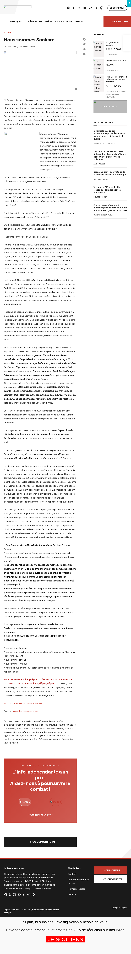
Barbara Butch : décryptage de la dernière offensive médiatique (110, 173)
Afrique (9, 33)
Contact (72, 873)
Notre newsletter (112, 879)
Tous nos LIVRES (109, 107)
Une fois (56, 801)
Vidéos (48, 21)
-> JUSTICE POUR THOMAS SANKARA (23, 703)
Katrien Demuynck (113, 91)
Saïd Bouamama (112, 55)
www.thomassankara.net (25, 711)
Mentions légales (76, 888)
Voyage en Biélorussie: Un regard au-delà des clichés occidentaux (107, 190)
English (124, 907)
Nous (69, 21)
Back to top (126, 853)
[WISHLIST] (127, 47)
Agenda (79, 21)
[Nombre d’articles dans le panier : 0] (127, 39)
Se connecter (117, 8)
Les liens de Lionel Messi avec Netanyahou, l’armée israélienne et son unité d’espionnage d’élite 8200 (110, 155)
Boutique (99, 34)
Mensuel (25, 801)
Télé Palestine (34, 21)
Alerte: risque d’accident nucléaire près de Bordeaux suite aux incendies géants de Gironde (110, 208)
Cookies (72, 894)
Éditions (59, 21)
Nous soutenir (120, 21)
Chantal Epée (10, 47)
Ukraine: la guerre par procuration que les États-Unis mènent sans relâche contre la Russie (109, 135)
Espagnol (116, 907)
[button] (40, 842)
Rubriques (16, 21)
